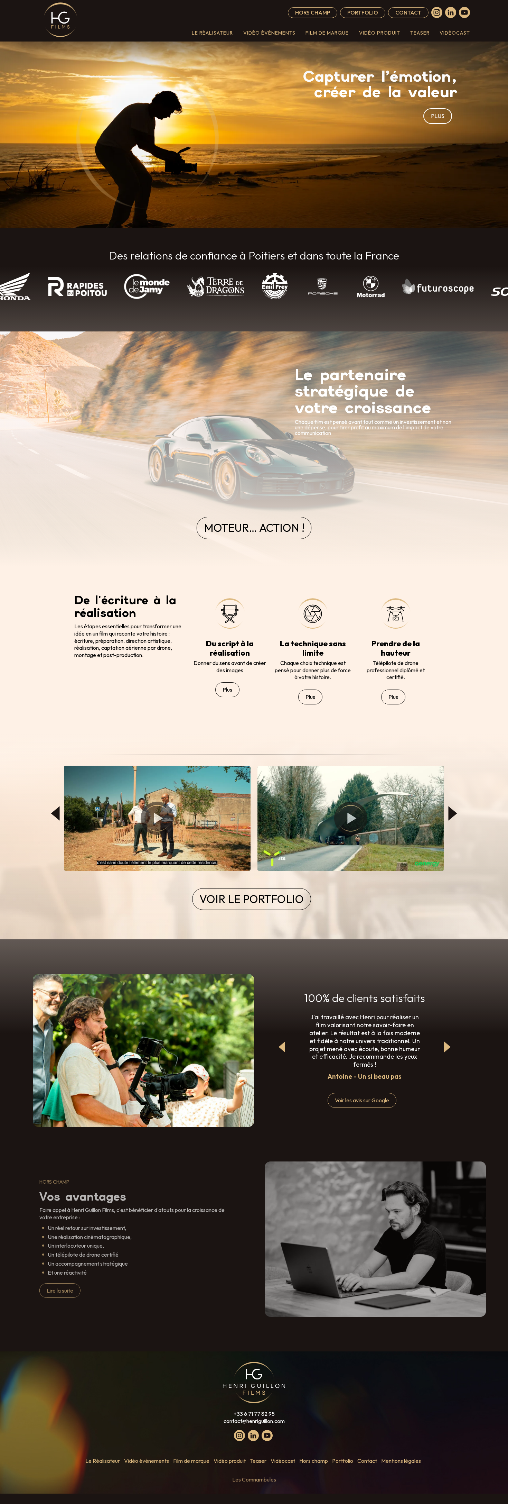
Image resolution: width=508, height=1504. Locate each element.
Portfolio (362, 12)
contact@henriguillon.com (254, 1421)
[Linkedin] (450, 12)
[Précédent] (55, 813)
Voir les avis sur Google (362, 1100)
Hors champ (312, 12)
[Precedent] (282, 1047)
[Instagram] (436, 12)
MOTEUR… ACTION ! (254, 528)
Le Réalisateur (212, 33)
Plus (227, 689)
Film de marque (327, 33)
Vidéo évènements (269, 33)
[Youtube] (464, 12)
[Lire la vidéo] (157, 818)
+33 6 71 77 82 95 (254, 1413)
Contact (408, 12)
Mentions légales (401, 1460)
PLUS (437, 115)
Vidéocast (455, 33)
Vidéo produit (379, 33)
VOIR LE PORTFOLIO (251, 899)
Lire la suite (60, 1290)
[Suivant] (452, 813)
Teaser (420, 33)
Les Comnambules (254, 1479)
